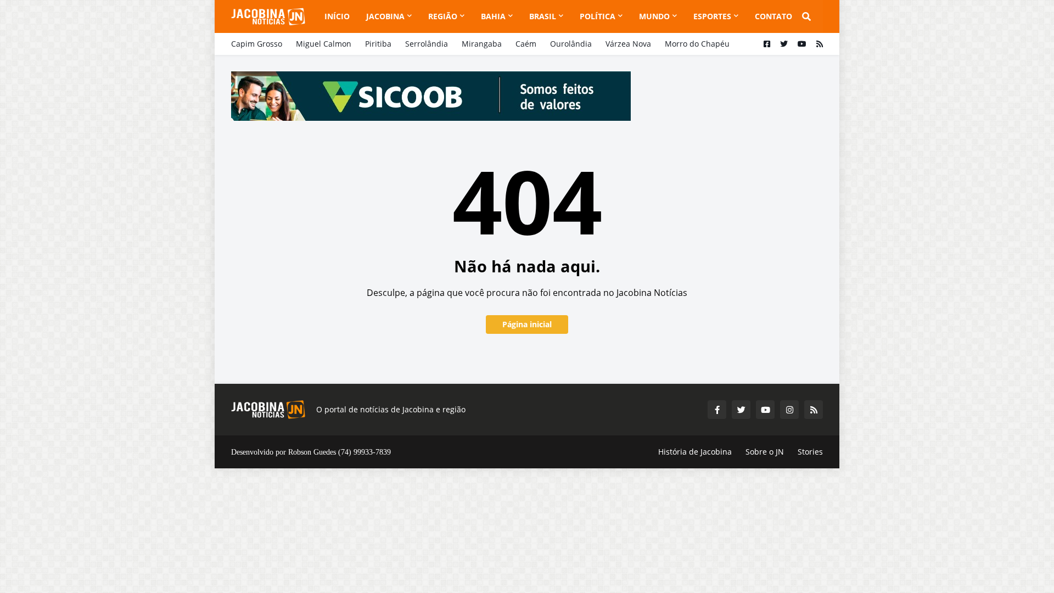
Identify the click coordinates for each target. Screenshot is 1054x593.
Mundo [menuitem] (654, 16)
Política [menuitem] (597, 16)
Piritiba (378, 43)
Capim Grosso (256, 43)
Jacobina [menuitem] (385, 16)
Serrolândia (426, 43)
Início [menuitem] (337, 16)
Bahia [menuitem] (493, 16)
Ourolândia (571, 43)
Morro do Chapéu (697, 43)
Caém (525, 43)
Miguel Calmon (323, 43)
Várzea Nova (628, 43)
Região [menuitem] (442, 16)
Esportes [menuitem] (712, 16)
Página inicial (527, 324)
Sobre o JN (764, 451)
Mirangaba (482, 43)
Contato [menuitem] (773, 16)
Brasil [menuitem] (542, 16)
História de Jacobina (695, 451)
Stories (810, 451)
